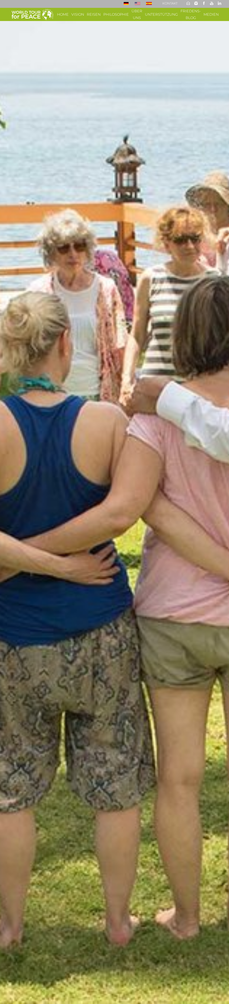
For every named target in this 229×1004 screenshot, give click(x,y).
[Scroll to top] (219, 994)
